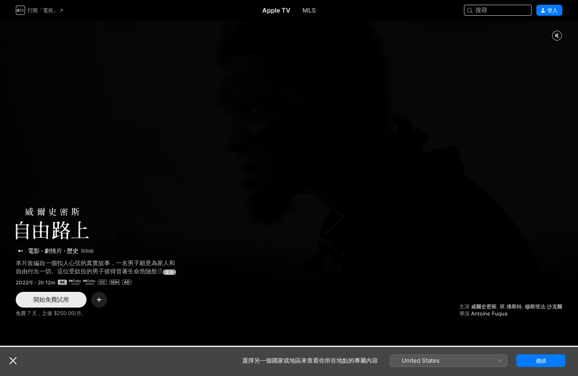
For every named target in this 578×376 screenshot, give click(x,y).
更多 (169, 272)
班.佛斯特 (511, 306)
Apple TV (276, 10)
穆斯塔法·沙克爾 (543, 306)
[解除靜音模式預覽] (556, 36)
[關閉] (13, 360)
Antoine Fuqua (489, 313)
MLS (309, 10)
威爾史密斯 (484, 306)
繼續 (541, 361)
